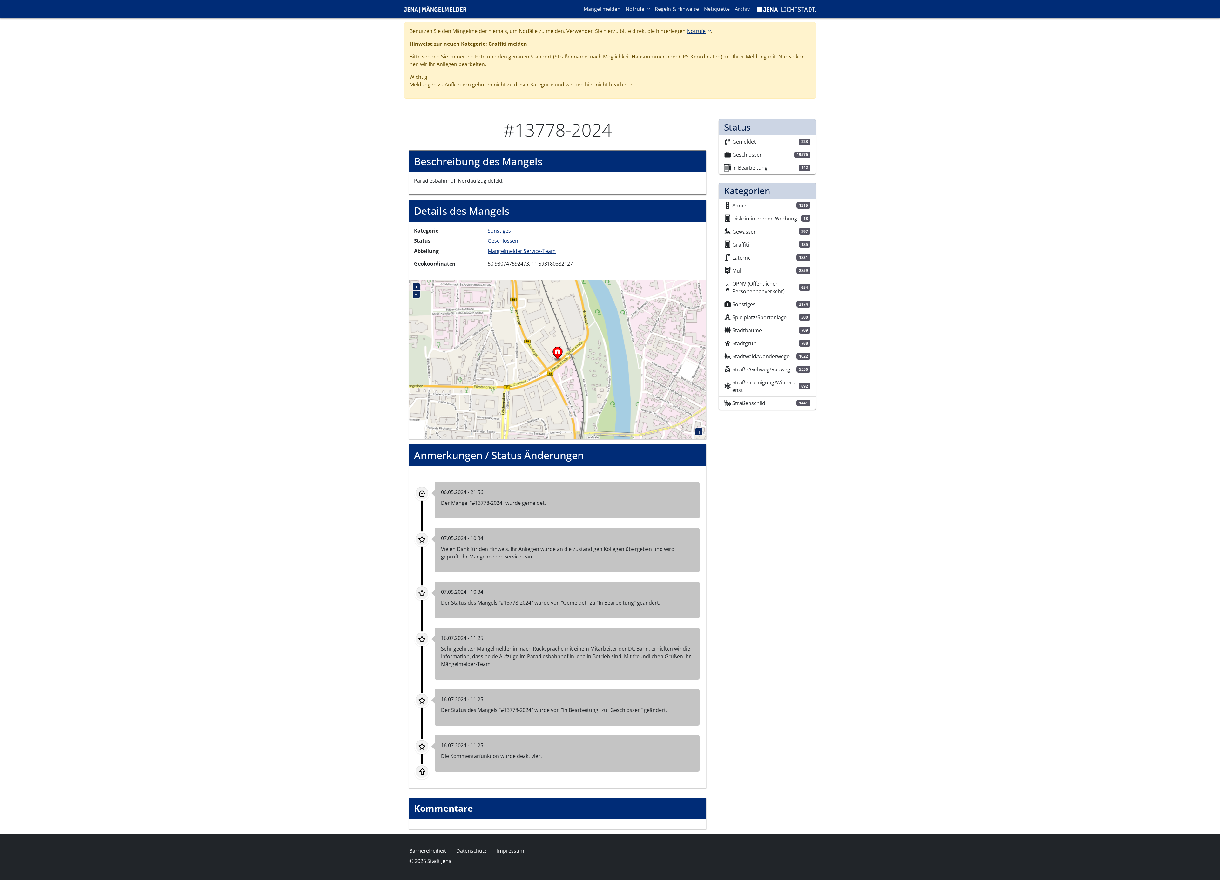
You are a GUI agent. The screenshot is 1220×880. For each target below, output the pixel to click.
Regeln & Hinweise (677, 8)
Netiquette (717, 8)
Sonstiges (499, 230)
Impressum (510, 850)
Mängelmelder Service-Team (522, 250)
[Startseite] (437, 9)
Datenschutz (471, 850)
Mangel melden (602, 8)
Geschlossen (503, 240)
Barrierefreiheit (427, 850)
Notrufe (639, 8)
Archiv (742, 8)
